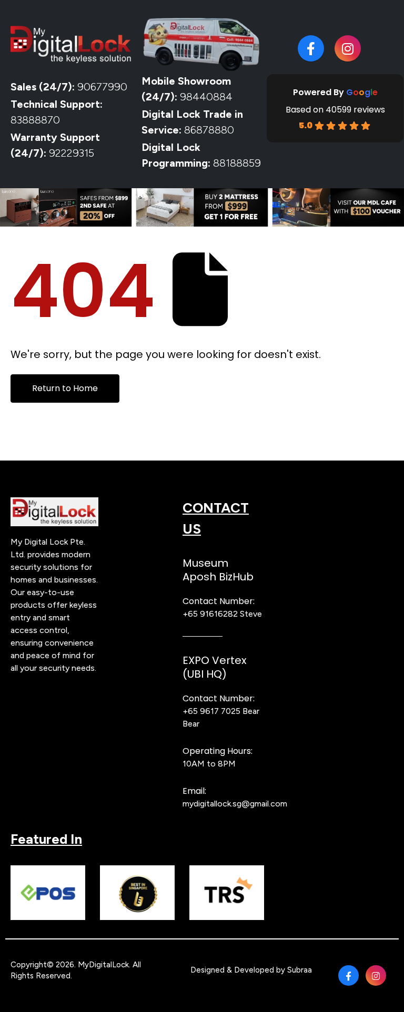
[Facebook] (311, 48)
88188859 (237, 163)
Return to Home (65, 388)
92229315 (71, 153)
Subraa (299, 970)
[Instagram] (348, 48)
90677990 (102, 86)
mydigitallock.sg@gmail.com (235, 804)
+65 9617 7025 (211, 711)
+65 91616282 (210, 614)
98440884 (205, 96)
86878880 (209, 130)
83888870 (35, 120)
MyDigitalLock (103, 964)
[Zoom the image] (54, 503)
